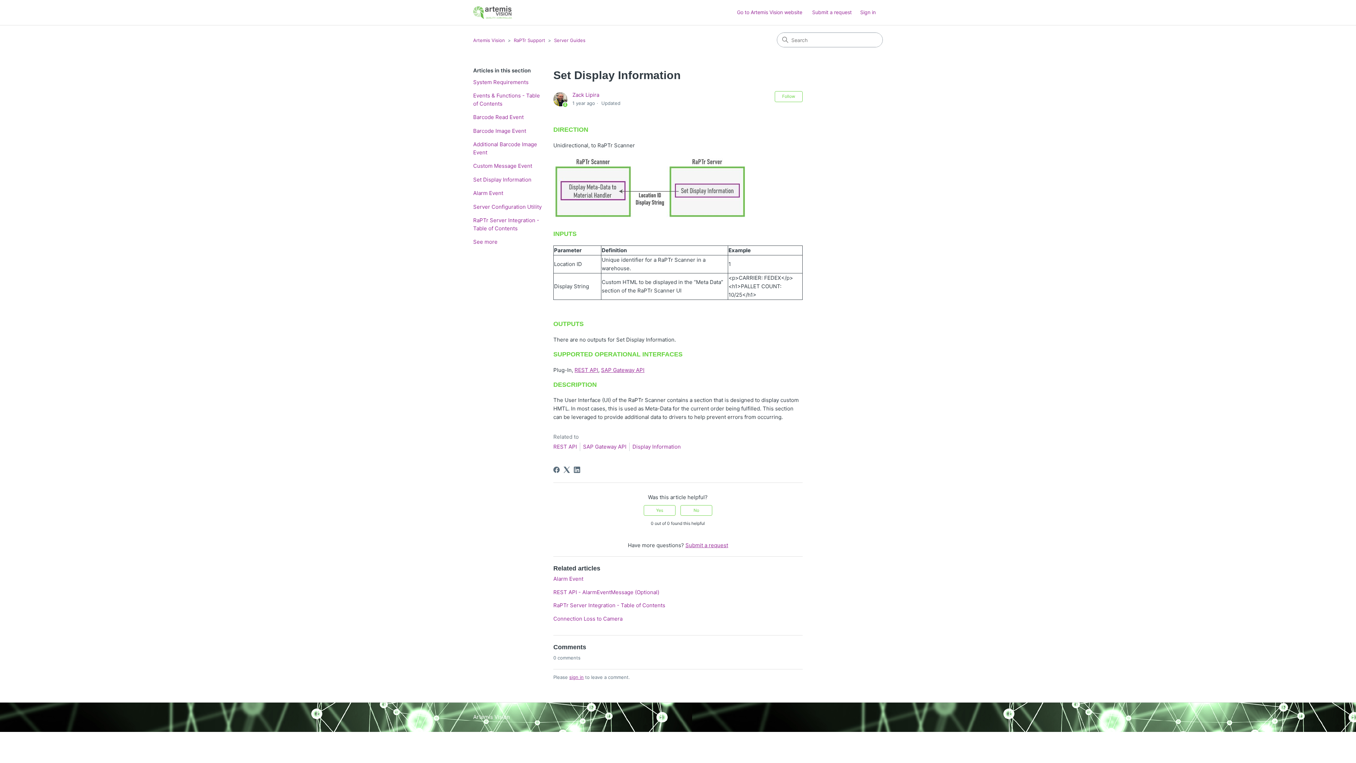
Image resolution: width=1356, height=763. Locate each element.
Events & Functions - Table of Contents (506, 99)
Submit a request (832, 12)
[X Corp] (567, 470)
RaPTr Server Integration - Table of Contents (506, 224)
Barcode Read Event (498, 117)
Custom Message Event (502, 165)
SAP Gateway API (622, 370)
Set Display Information (502, 179)
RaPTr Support (529, 40)
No (696, 510)
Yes (659, 510)
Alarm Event (488, 193)
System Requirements (501, 82)
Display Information (656, 446)
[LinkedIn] (577, 470)
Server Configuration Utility (507, 206)
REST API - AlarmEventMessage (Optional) (606, 592)
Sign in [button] (868, 12)
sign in (576, 677)
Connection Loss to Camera (588, 618)
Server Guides (569, 40)
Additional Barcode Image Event (505, 148)
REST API (586, 370)
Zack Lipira (585, 94)
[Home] (492, 12)
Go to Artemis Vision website (769, 12)
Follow (788, 96)
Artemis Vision (489, 40)
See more (485, 241)
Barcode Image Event (499, 131)
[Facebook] (556, 470)
